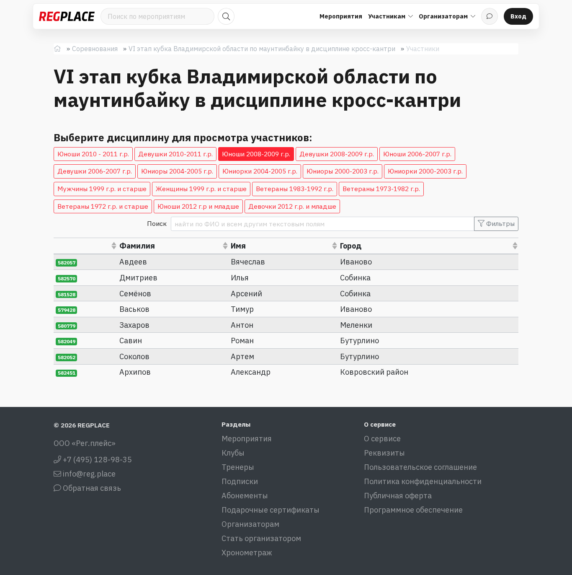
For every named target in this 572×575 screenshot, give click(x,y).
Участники (422, 48)
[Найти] (226, 16)
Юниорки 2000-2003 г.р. (425, 171)
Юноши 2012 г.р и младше (198, 206)
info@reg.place (88, 474)
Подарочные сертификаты (270, 510)
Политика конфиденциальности (423, 481)
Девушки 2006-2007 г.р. (94, 171)
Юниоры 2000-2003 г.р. (343, 171)
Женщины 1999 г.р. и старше (201, 188)
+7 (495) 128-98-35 (96, 459)
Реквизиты (384, 453)
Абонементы (245, 495)
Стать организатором (261, 538)
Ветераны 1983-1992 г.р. (294, 188)
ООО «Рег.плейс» (85, 443)
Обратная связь (91, 488)
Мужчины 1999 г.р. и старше (102, 188)
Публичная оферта (398, 495)
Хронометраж (247, 552)
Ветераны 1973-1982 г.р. (381, 188)
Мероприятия (340, 16)
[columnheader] (85, 246)
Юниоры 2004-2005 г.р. (177, 171)
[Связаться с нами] (489, 16)
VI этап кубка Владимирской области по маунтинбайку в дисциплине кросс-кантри (262, 48)
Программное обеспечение (413, 510)
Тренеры (238, 467)
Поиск (157, 223)
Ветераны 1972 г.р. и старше (102, 206)
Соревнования (95, 48)
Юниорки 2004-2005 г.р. (259, 171)
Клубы (233, 453)
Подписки (240, 481)
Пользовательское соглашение (420, 467)
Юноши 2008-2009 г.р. (256, 154)
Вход (518, 16)
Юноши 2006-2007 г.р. (417, 154)
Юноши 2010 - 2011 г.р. (93, 154)
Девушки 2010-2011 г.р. (175, 154)
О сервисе (382, 438)
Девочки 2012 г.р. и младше (292, 206)
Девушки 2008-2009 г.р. (336, 154)
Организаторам (250, 524)
